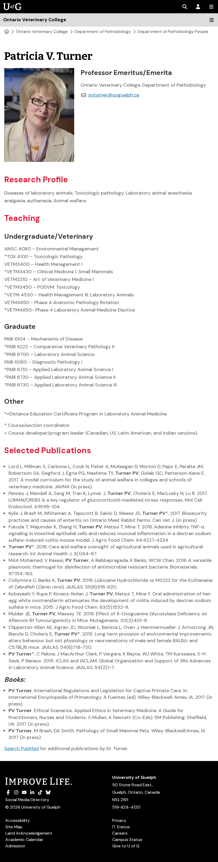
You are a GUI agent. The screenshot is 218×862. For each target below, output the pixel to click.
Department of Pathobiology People (173, 31)
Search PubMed (21, 748)
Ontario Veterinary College (42, 31)
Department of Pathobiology (103, 31)
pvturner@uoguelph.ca (114, 95)
